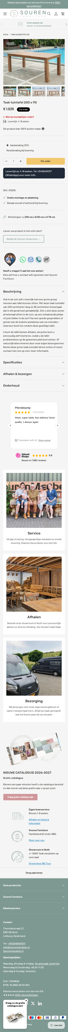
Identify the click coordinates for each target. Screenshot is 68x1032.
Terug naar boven (34, 872)
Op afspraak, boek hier (47, 963)
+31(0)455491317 (16, 943)
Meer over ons (36, 840)
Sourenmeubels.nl (13, 950)
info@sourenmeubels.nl (16, 947)
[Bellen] (38, 259)
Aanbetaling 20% (19, 145)
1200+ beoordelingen (26, 994)
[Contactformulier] (46, 259)
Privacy (29, 1024)
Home (5, 34)
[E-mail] (30, 259)
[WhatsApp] (22, 259)
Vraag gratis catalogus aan (20, 797)
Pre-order (45, 161)
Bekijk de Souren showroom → (24, 238)
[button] (62, 13)
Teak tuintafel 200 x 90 (20, 34)
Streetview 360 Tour (40, 863)
